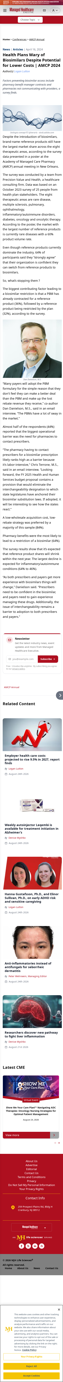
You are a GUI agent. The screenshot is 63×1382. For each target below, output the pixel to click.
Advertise (31, 1165)
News (37, 1268)
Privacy (31, 1181)
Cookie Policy (29, 1350)
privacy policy (18, 668)
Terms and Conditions (32, 1177)
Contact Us (31, 1173)
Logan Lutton (16, 768)
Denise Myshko (17, 837)
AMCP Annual (11, 687)
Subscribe (46, 659)
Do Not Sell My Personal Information (31, 1185)
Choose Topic (27, 19)
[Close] (59, 1309)
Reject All (31, 1366)
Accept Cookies (31, 1375)
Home (6, 39)
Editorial (31, 1169)
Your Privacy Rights (31, 1189)
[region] (31, 1343)
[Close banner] (58, 4)
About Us (31, 1161)
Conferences (19, 39)
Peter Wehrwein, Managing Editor (28, 976)
